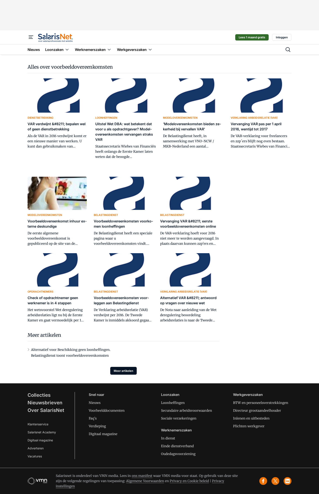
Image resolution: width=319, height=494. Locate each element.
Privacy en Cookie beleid (189, 481)
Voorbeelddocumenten (107, 410)
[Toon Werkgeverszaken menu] (150, 49)
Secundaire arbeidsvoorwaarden (186, 410)
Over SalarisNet (46, 410)
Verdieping (97, 426)
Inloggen (282, 37)
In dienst (168, 438)
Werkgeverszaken (248, 394)
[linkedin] (287, 481)
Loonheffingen (173, 403)
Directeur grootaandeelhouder (257, 410)
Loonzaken (170, 394)
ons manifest (142, 476)
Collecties (39, 395)
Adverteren (36, 448)
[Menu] (31, 37)
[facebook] (263, 481)
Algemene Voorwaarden (145, 481)
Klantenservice (38, 424)
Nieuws (94, 403)
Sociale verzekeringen (178, 418)
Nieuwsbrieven (45, 402)
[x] (275, 481)
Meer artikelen (123, 371)
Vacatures (35, 456)
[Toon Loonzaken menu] (67, 49)
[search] (287, 49)
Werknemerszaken (176, 430)
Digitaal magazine (40, 440)
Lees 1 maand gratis (252, 37)
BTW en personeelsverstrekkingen (260, 403)
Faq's (93, 418)
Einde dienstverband (177, 446)
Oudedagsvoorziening (178, 454)
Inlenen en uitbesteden (251, 418)
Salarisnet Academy (42, 432)
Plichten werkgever (249, 426)
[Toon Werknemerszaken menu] (109, 49)
